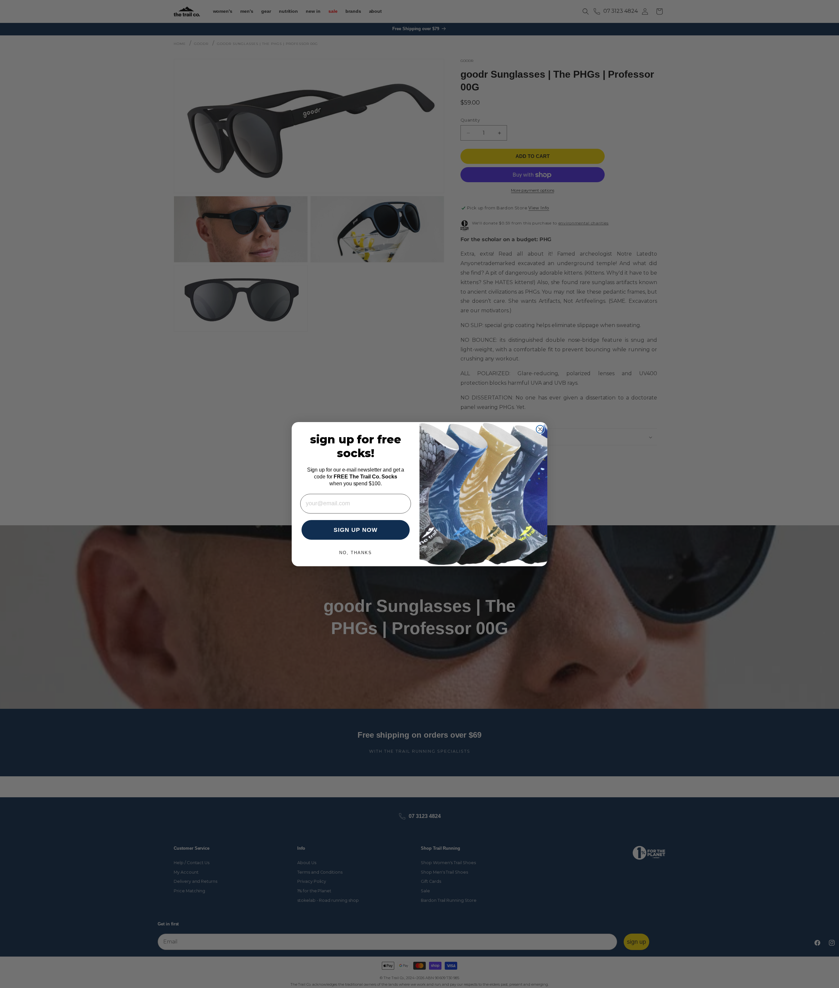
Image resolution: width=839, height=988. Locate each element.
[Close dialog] (540, 429)
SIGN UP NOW (356, 529)
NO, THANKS (355, 552)
